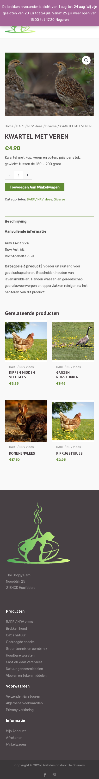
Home (9, 126)
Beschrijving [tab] (15, 221)
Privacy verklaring (20, 710)
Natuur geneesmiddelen (24, 669)
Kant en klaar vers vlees (24, 662)
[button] (86, 60)
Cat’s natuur (15, 635)
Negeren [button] (62, 20)
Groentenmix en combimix (26, 649)
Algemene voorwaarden (24, 703)
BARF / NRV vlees (29, 126)
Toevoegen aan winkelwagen (35, 187)
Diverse (51, 126)
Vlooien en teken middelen (26, 676)
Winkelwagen (16, 745)
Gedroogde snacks (20, 642)
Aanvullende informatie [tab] (25, 231)
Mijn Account (16, 731)
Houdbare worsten (20, 655)
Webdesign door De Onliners (64, 765)
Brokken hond (16, 629)
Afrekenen (14, 738)
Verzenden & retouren (23, 696)
